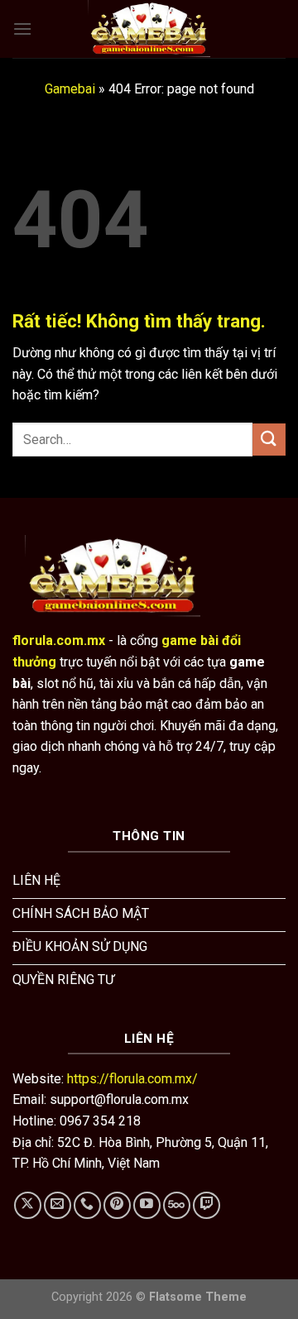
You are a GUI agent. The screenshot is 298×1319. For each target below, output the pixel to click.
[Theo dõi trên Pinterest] (117, 1205)
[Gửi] (269, 439)
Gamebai (70, 89)
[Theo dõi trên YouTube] (147, 1205)
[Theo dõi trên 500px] (176, 1205)
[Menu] (22, 28)
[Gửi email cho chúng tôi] (57, 1205)
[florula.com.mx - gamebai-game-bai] (149, 29)
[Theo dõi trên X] (27, 1205)
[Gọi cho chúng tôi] (87, 1205)
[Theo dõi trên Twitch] (206, 1205)
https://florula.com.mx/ (132, 1079)
